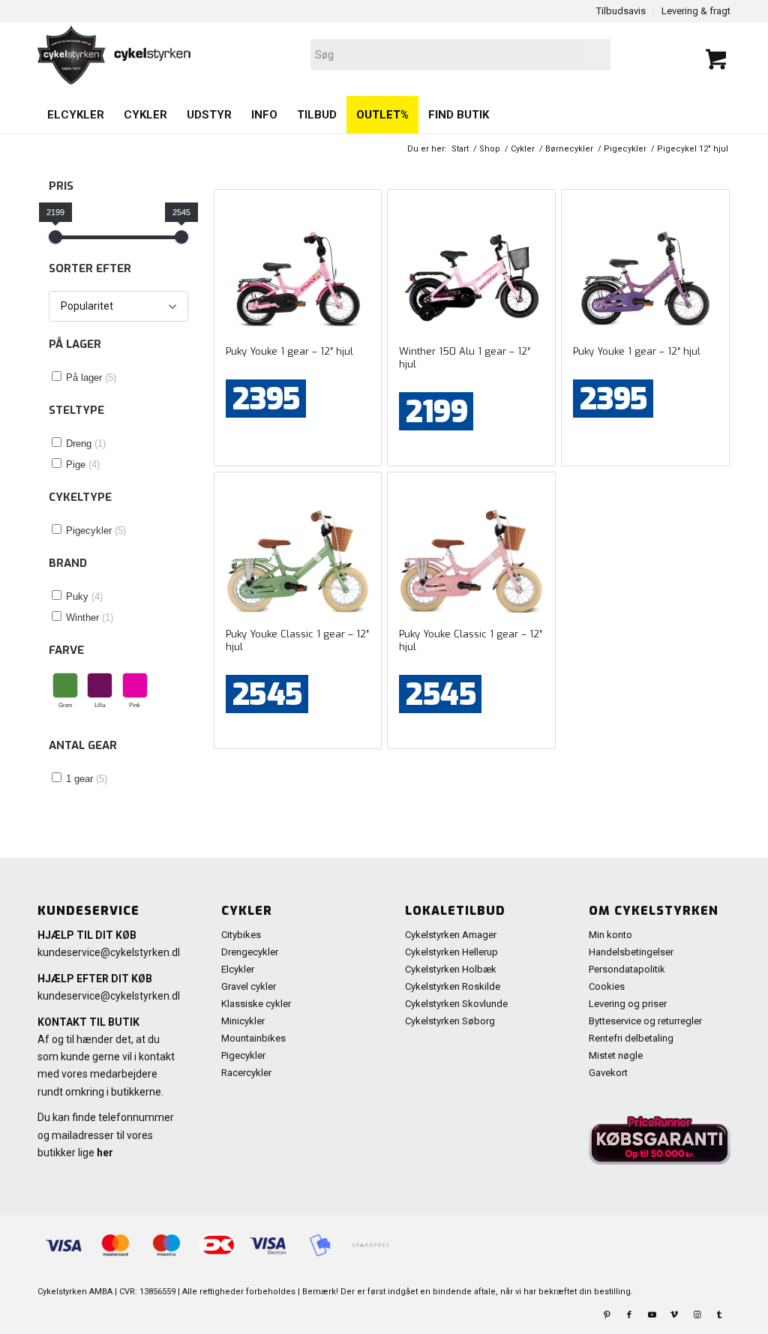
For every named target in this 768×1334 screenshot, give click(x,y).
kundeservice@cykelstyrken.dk (110, 952)
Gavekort (608, 1072)
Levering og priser (628, 1003)
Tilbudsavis (621, 10)
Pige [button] (83, 464)
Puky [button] (84, 596)
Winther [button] (89, 617)
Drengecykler (249, 952)
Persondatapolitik (627, 969)
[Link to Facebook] (629, 1315)
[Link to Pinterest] (607, 1315)
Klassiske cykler (256, 1003)
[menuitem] (76, 114)
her (105, 1153)
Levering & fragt (696, 10)
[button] (65, 691)
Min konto (610, 934)
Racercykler (246, 1072)
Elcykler (237, 969)
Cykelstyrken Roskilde (452, 986)
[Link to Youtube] (651, 1315)
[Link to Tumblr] (719, 1315)
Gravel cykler (248, 986)
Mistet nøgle (616, 1055)
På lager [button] (91, 377)
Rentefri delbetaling (631, 1038)
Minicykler (243, 1021)
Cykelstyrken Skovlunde (456, 1003)
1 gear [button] (86, 778)
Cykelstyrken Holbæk (450, 969)
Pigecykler (243, 1055)
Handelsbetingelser (631, 952)
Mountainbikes (253, 1038)
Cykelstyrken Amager (450, 934)
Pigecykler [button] (96, 530)
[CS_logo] (245, 55)
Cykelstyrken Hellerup (451, 952)
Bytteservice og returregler (645, 1021)
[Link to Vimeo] (674, 1315)
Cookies (607, 986)
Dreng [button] (86, 443)
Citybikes (241, 934)
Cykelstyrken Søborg (450, 1021)
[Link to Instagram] (697, 1315)
